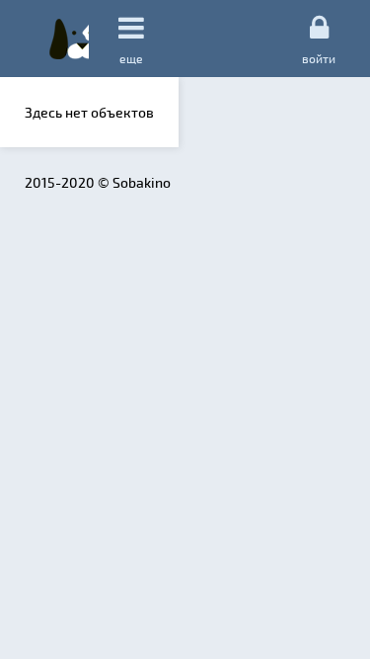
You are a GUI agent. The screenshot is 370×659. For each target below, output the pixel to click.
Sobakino (69, 38)
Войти (318, 57)
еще (131, 58)
